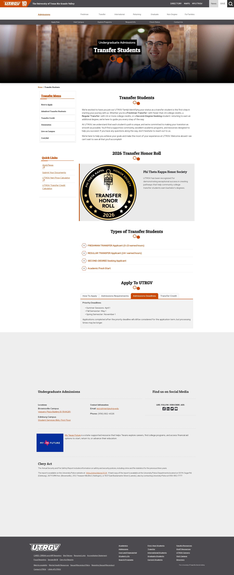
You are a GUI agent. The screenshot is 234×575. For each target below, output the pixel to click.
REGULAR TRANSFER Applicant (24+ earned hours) (115, 253)
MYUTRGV (197, 3)
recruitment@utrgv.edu (108, 408)
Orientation (46, 125)
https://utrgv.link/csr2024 (96, 473)
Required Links (80, 555)
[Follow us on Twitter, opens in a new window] (172, 408)
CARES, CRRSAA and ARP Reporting (47, 555)
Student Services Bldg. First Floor (54, 420)
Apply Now (55, 22)
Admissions (123, 549)
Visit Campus (78, 22)
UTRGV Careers (183, 552)
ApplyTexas (47, 165)
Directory (180, 559)
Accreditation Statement (97, 555)
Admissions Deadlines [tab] (144, 295)
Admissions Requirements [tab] (115, 295)
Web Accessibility (40, 565)
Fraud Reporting (40, 560)
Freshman (84, 14)
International (120, 14)
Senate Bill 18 (53, 560)
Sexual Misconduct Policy (80, 565)
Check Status (154, 22)
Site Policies (67, 555)
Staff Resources (183, 549)
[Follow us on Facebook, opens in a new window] (164, 408)
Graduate (155, 14)
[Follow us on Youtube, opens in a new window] (176, 408)
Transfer (102, 14)
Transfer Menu (51, 96)
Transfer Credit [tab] (168, 295)
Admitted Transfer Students (53, 111)
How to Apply (47, 105)
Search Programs (126, 559)
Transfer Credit (48, 118)
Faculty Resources (184, 545)
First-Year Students (156, 545)
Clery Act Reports (66, 560)
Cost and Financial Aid (128, 552)
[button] (230, 3)
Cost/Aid (45, 138)
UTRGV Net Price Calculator (56, 177)
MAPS (187, 3)
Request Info (131, 22)
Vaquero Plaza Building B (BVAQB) (54, 411)
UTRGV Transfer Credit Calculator (53, 187)
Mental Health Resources (59, 565)
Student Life (124, 556)
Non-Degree (172, 14)
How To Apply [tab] (90, 295)
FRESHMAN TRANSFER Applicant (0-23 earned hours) (116, 245)
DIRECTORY (176, 3)
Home (40, 87)
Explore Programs (105, 22)
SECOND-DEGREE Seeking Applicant (107, 260)
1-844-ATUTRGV (54, 569)
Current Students (155, 559)
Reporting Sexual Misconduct (103, 565)
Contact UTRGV (40, 569)
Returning (137, 14)
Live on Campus (48, 131)
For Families (189, 14)
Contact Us (178, 22)
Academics (123, 545)
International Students (157, 552)
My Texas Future (73, 435)
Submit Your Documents (54, 172)
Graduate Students (156, 556)
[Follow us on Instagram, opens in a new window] (168, 408)
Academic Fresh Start (99, 268)
